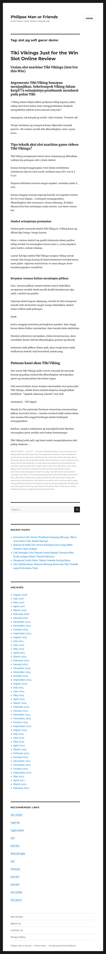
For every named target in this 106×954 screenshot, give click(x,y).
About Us (16, 923)
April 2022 (19, 780)
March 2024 (19, 703)
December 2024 (22, 668)
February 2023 (21, 753)
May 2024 (18, 695)
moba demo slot (38, 469)
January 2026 (20, 618)
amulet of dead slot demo (47, 451)
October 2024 (20, 676)
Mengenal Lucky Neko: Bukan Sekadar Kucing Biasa (41, 560)
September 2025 (22, 633)
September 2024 (22, 679)
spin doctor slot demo (44, 486)
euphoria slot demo (28, 466)
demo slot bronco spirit (55, 460)
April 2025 (19, 652)
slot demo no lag (63, 477)
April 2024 (19, 699)
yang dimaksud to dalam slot (41, 489)
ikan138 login (18, 853)
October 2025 (20, 629)
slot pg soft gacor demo (21, 483)
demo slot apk (64, 457)
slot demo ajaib (61, 474)
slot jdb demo (27, 480)
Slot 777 (29, 451)
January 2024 (20, 710)
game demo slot (45, 466)
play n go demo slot (54, 472)
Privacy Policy (18, 937)
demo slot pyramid (50, 463)
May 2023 (18, 741)
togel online (17, 830)
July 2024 (18, 687)
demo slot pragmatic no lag (28, 463)
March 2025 (19, 656)
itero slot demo (60, 466)
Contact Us (17, 930)
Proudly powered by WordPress (62, 946)
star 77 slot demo (62, 486)
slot (13, 837)
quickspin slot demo (20, 474)
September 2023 (22, 726)
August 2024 (20, 683)
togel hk (15, 822)
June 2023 (18, 737)
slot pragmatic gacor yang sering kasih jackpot (53, 483)
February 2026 (21, 614)
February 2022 (21, 788)
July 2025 (18, 641)
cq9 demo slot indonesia (46, 457)
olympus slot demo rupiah (58, 469)
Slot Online (17, 916)
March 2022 (19, 784)
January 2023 (20, 757)
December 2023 (21, 714)
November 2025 (22, 625)
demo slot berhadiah (35, 460)
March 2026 (20, 610)
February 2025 (21, 660)
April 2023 (19, 745)
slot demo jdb (49, 477)
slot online (16, 814)
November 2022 (22, 764)
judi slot (15, 845)
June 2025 (18, 645)
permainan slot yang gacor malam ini (28, 472)
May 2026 (18, 602)
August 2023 (20, 730)
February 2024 (21, 706)
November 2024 (22, 672)
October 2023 (20, 722)
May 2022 (18, 776)
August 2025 (20, 637)
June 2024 (18, 691)
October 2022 (20, 768)
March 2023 (19, 749)
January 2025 (20, 664)
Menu (89, 18)
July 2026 (18, 598)
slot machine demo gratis (66, 480)
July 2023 (18, 734)
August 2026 (20, 594)
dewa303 (15, 868)
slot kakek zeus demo (44, 480)
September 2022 (22, 772)
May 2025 (18, 648)
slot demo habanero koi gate (29, 477)
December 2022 (22, 761)
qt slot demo (69, 472)
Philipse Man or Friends (34, 16)
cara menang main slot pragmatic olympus (40, 454)
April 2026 (19, 606)
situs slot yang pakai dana (41, 474)
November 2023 (22, 718)
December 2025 (22, 621)
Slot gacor (16, 899)
